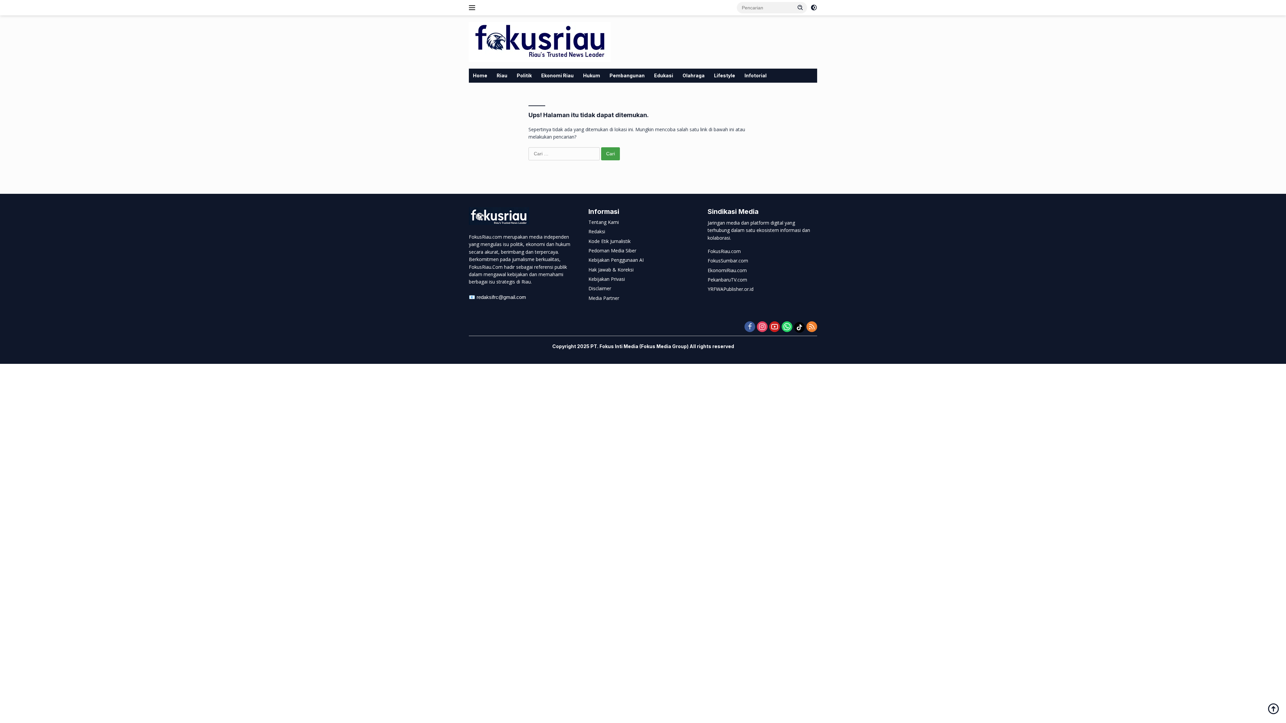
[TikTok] (799, 327)
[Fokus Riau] (540, 41)
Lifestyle (724, 75)
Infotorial (755, 75)
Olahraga (694, 75)
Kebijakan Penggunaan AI (616, 260)
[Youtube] (774, 327)
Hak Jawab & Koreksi (611, 269)
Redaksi (596, 231)
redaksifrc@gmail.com (501, 297)
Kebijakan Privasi (606, 279)
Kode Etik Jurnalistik (609, 241)
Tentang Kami (603, 222)
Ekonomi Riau (557, 75)
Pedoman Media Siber (612, 250)
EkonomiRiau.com (727, 270)
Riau (502, 75)
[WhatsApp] (787, 327)
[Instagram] (762, 327)
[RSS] (811, 327)
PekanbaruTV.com (727, 279)
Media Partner (603, 298)
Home (480, 75)
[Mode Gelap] (813, 7)
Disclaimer (599, 288)
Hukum (591, 75)
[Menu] (473, 7)
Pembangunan (627, 75)
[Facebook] (749, 327)
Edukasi (663, 75)
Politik (524, 75)
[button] (800, 7)
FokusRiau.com (724, 251)
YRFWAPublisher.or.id (731, 289)
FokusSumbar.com (728, 260)
